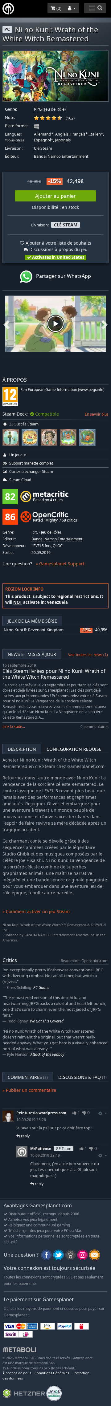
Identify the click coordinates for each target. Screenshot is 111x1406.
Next (104, 323)
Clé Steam (43, 148)
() (58, 8)
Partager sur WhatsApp (61, 276)
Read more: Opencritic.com (84, 960)
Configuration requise (74, 749)
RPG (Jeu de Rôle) (50, 109)
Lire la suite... (13, 726)
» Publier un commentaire (29, 1090)
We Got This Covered (47, 1021)
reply (25, 1136)
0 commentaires (94, 726)
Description (22, 749)
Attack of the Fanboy (47, 1054)
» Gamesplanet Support (60, 564)
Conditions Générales (52, 1373)
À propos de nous (16, 1373)
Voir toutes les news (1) (88, 654)
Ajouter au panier (55, 196)
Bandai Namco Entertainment (61, 156)
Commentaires (28, 1077)
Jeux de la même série (32, 621)
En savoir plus (97, 414)
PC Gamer (41, 987)
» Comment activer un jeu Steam (36, 911)
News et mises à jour (32, 654)
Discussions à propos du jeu (58, 249)
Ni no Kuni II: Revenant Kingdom (34, 629)
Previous (6, 323)
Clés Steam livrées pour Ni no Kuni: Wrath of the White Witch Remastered (53, 674)
